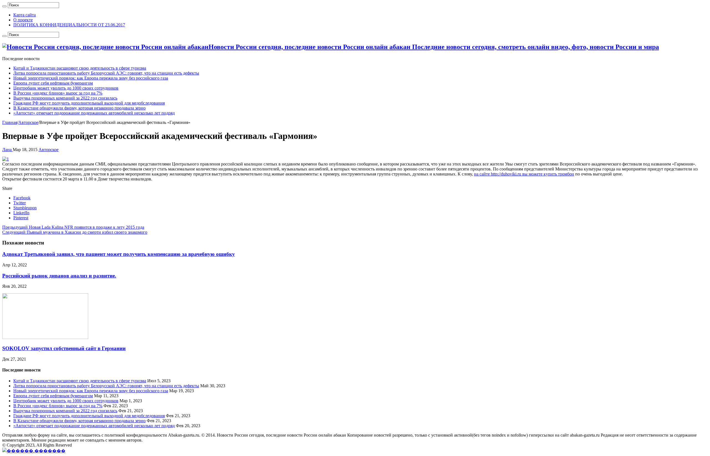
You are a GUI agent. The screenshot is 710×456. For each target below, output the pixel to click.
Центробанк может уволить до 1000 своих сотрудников (65, 88)
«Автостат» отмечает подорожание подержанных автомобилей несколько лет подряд (94, 113)
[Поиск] (4, 6)
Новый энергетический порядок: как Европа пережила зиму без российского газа (90, 78)
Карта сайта (24, 14)
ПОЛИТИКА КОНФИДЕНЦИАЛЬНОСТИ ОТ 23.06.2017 (69, 24)
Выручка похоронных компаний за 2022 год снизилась (65, 98)
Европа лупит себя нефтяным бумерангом (53, 83)
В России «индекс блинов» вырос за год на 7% (57, 93)
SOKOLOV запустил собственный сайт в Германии (64, 348)
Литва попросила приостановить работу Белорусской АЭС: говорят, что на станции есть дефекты (106, 73)
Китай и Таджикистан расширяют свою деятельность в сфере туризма (79, 68)
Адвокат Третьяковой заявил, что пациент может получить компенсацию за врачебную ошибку (118, 254)
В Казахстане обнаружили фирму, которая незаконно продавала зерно (79, 108)
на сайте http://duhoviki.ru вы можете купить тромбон (524, 174)
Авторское (28, 122)
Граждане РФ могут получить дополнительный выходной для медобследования (89, 103)
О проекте (23, 19)
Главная (9, 122)
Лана (7, 149)
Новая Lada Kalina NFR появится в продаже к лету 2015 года (73, 227)
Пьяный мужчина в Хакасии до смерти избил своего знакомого (74, 232)
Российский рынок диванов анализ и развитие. (59, 276)
